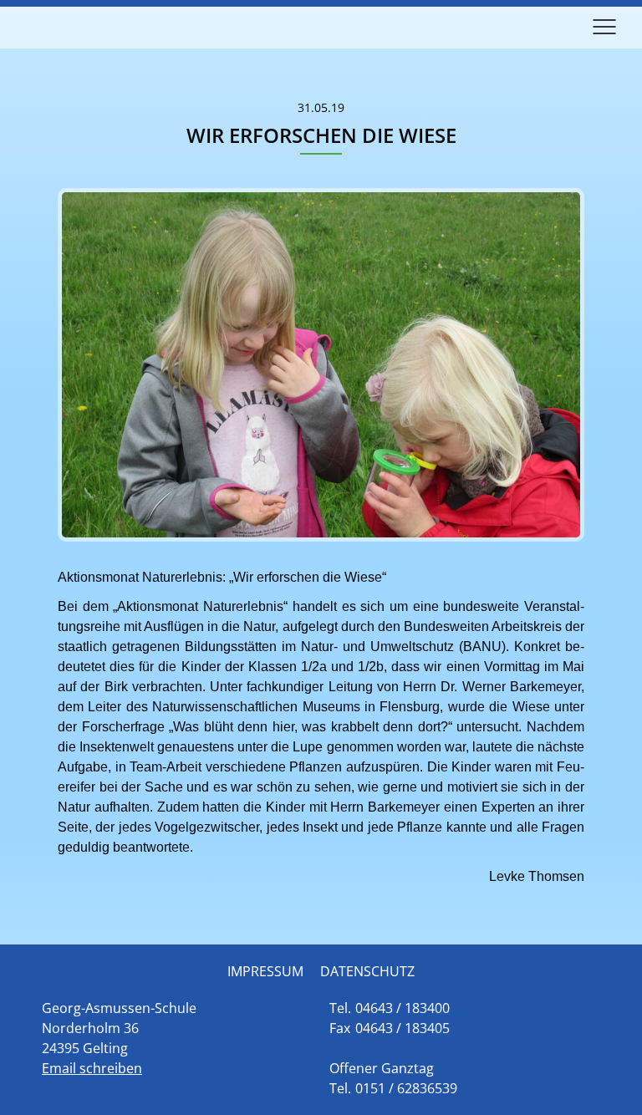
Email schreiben (92, 1068)
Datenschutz (367, 971)
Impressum (265, 971)
